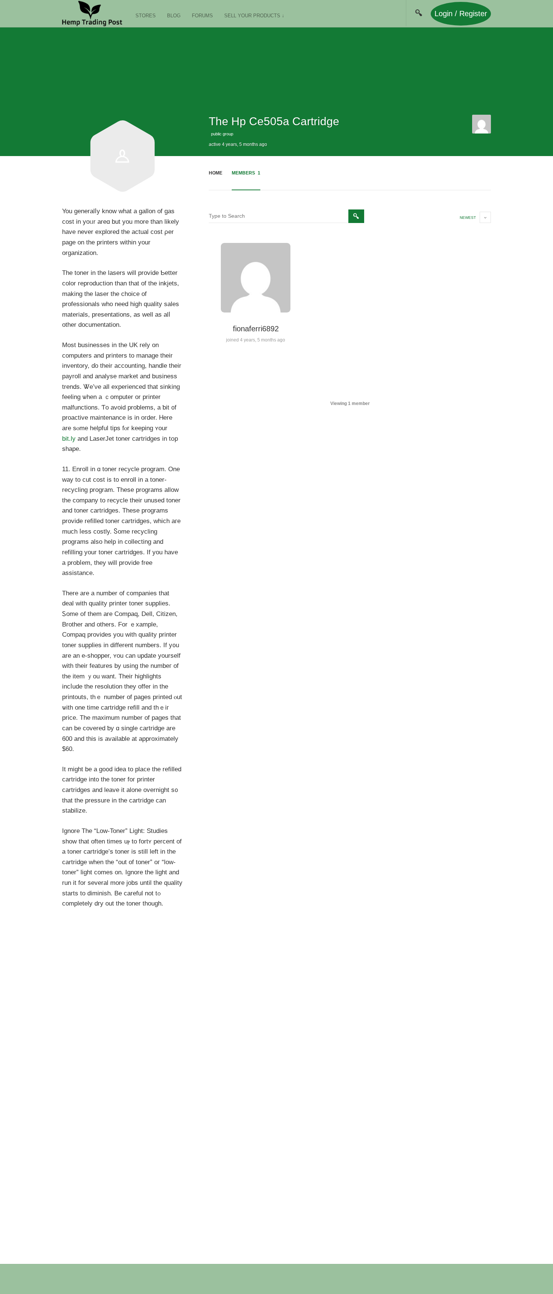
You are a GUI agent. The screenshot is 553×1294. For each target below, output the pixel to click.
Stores (145, 15)
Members (246, 173)
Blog (174, 15)
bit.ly (69, 438)
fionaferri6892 (256, 329)
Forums (202, 15)
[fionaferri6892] (481, 123)
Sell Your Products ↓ (254, 15)
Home (215, 173)
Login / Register (460, 13)
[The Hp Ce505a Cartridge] (122, 189)
